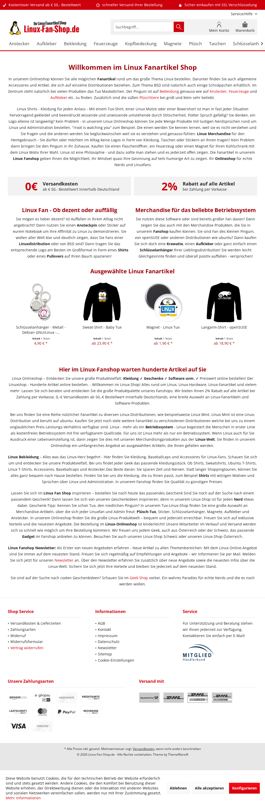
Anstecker (218, 91)
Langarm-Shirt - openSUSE (224, 327)
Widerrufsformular (26, 641)
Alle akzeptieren (209, 788)
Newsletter (64, 560)
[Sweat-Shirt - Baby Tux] (102, 302)
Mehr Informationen (23, 797)
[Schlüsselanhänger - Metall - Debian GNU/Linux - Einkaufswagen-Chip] (41, 302)
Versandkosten (143, 749)
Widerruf (18, 635)
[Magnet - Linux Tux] (163, 302)
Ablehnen (178, 788)
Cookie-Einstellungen (116, 660)
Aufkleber (58, 97)
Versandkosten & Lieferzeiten (35, 623)
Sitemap (105, 654)
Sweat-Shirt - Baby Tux (102, 327)
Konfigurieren (244, 788)
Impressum (107, 635)
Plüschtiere (149, 97)
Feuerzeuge (239, 91)
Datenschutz (109, 641)
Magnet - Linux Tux (163, 327)
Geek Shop (139, 577)
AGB (101, 623)
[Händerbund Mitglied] (220, 652)
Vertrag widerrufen (26, 647)
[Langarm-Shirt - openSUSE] (224, 302)
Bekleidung (169, 91)
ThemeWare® (178, 754)
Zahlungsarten (23, 629)
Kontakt (104, 629)
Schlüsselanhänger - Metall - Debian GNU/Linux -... (41, 330)
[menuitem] (242, 14)
